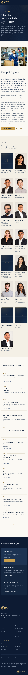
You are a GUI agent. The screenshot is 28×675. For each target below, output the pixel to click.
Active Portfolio (19, 628)
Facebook (4, 649)
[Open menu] (25, 2)
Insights (17, 636)
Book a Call (8, 575)
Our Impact (4, 634)
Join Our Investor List (11, 591)
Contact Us (3, 643)
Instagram (18, 646)
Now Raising (18, 625)
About (2, 625)
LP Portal (18, 643)
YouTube (17, 649)
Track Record (18, 631)
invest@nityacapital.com (7, 617)
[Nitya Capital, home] (5, 3)
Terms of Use (11, 657)
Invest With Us (8, 128)
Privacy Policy (4, 657)
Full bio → (19, 128)
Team (2, 628)
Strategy (3, 631)
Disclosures (17, 657)
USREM (17, 634)
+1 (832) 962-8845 (5, 615)
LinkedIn (4, 646)
